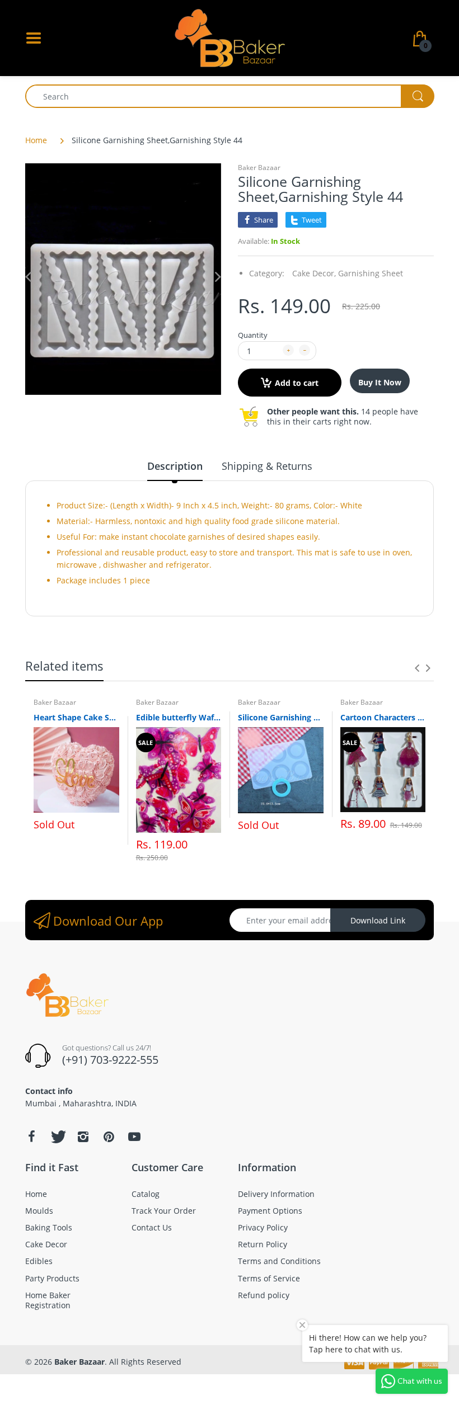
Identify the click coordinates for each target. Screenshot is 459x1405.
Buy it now (379, 382)
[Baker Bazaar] (229, 37)
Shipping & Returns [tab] (267, 466)
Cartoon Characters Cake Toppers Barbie (383, 717)
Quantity (253, 335)
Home (36, 140)
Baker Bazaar (259, 167)
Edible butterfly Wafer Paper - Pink (179, 717)
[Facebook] (31, 1136)
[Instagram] (83, 1136)
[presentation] (417, 667)
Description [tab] (175, 466)
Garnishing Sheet (370, 273)
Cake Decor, (314, 273)
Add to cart (297, 383)
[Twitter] (57, 1136)
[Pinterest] (108, 1136)
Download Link (377, 920)
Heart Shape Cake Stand (76, 717)
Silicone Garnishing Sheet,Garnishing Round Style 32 (281, 717)
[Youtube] (134, 1136)
